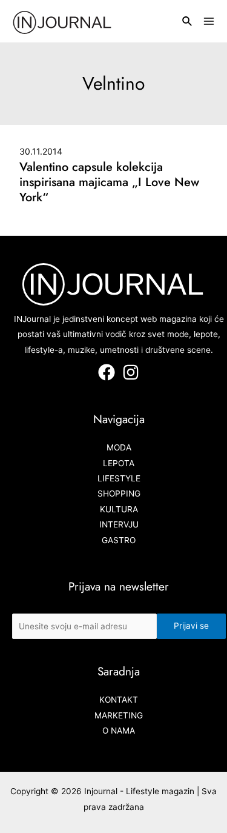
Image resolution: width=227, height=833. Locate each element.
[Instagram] (130, 372)
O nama (118, 730)
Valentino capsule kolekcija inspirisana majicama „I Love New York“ (109, 182)
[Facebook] (106, 372)
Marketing (118, 715)
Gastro (119, 540)
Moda (119, 447)
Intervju (119, 524)
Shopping (118, 493)
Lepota (118, 463)
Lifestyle (118, 478)
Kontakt (118, 699)
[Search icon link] (187, 22)
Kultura (119, 509)
